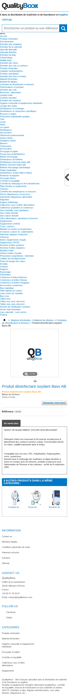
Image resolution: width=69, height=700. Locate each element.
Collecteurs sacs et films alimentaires (17, 205)
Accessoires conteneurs (11, 285)
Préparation (5, 274)
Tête (2, 119)
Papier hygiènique (8, 170)
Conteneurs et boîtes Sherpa (13, 280)
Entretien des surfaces (10, 100)
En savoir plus (11, 423)
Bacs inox (4, 296)
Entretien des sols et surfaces (14, 65)
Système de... (55, 507)
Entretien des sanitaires (11, 44)
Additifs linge (6, 60)
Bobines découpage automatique (15, 167)
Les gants (4, 127)
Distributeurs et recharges (12, 108)
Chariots (4, 266)
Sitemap (5, 563)
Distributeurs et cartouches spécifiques (18, 111)
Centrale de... (14, 507)
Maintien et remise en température (16, 229)
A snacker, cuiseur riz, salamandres (16, 232)
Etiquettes (4, 199)
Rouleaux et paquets (9, 175)
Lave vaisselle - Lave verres (13, 312)
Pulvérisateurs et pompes (12, 87)
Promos (3, 315)
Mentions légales (9, 542)
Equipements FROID (9, 242)
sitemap (7, 19)
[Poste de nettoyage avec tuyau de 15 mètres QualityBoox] (36, 504)
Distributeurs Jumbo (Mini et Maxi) (16, 173)
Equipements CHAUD (10, 224)
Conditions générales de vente (16, 547)
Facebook (11, 612)
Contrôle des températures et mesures (18, 191)
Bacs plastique (7, 288)
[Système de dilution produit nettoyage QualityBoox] (56, 504)
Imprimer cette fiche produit (35, 381)
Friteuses (4, 237)
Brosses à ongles (8, 114)
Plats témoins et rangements (13, 186)
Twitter (9, 617)
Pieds (2, 124)
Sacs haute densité (9, 213)
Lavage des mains (8, 106)
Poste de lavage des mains (12, 261)
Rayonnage (5, 272)
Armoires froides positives (12, 245)
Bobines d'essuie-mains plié (13, 165)
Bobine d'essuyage (9, 157)
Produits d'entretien (9, 39)
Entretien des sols (8, 90)
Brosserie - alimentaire (10, 92)
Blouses (3, 143)
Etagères (4, 269)
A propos (6, 558)
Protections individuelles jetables (15, 116)
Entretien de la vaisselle (11, 47)
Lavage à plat (6, 95)
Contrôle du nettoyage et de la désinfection (19, 183)
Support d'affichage (9, 202)
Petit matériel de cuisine (11, 291)
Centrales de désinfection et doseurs (17, 84)
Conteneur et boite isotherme (13, 277)
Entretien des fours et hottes (13, 76)
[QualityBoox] (34, 5)
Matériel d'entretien (8, 79)
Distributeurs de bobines (11, 159)
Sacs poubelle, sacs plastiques (14, 210)
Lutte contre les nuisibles (11, 293)
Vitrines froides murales (11, 253)
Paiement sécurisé (10, 552)
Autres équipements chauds (13, 240)
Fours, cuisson (7, 226)
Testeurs (4, 189)
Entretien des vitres (9, 63)
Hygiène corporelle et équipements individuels (21, 103)
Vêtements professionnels (12, 135)
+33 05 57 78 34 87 (11, 593)
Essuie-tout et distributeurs (12, 154)
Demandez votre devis (54, 403)
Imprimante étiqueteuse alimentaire (16, 197)
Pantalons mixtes (8, 141)
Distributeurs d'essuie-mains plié (15, 162)
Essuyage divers (8, 178)
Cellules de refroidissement (12, 258)
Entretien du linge (8, 55)
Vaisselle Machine (8, 52)
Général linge (6, 57)
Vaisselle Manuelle (8, 49)
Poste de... (33, 507)
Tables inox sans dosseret (12, 304)
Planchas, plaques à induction (14, 234)
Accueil (3, 36)
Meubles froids (7, 250)
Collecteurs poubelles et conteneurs (16, 207)
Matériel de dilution (8, 82)
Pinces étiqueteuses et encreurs (15, 194)
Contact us (7, 536)
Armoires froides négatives (12, 248)
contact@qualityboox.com (20, 597)
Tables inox (5, 299)
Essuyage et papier (9, 151)
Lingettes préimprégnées (11, 71)
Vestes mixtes (6, 138)
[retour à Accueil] (4, 320)
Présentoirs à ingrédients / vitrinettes (17, 256)
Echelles (4, 264)
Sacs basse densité (9, 216)
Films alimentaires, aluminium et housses (19, 218)
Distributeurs (6, 130)
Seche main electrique (10, 309)
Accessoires (6, 132)
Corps (3, 122)
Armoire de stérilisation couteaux (15, 307)
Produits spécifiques (9, 74)
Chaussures (6, 146)
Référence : (8, 411)
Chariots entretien (8, 98)
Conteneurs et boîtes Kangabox (15, 282)
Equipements (6, 221)
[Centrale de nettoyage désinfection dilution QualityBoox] (15, 504)
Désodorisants (7, 41)
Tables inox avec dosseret (12, 301)
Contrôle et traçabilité (10, 181)
